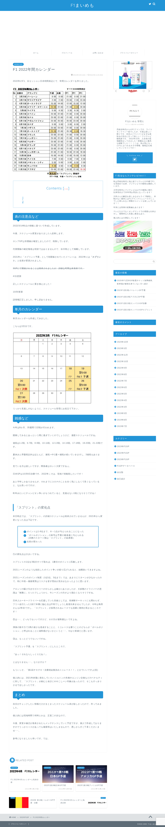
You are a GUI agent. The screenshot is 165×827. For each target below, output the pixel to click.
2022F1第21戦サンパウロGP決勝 (132, 303)
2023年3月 (122, 348)
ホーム (36, 53)
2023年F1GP (123, 459)
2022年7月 (122, 381)
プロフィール (67, 53)
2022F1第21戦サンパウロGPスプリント (134, 310)
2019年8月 (122, 420)
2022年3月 (122, 407)
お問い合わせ (98, 53)
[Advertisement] (82, 30)
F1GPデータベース (126, 466)
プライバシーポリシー (129, 53)
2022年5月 (122, 394)
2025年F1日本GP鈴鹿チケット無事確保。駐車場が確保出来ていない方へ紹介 (135, 282)
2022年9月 (122, 368)
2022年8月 (122, 374)
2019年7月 (122, 426)
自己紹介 (121, 479)
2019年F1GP (123, 446)
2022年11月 (122, 355)
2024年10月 (122, 342)
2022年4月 (122, 400)
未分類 (120, 472)
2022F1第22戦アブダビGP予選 (131, 297)
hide (66, 189)
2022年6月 (122, 387)
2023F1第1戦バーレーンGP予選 (131, 290)
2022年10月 (122, 361)
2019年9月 (122, 413)
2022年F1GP (18, 64)
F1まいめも (82, 5)
